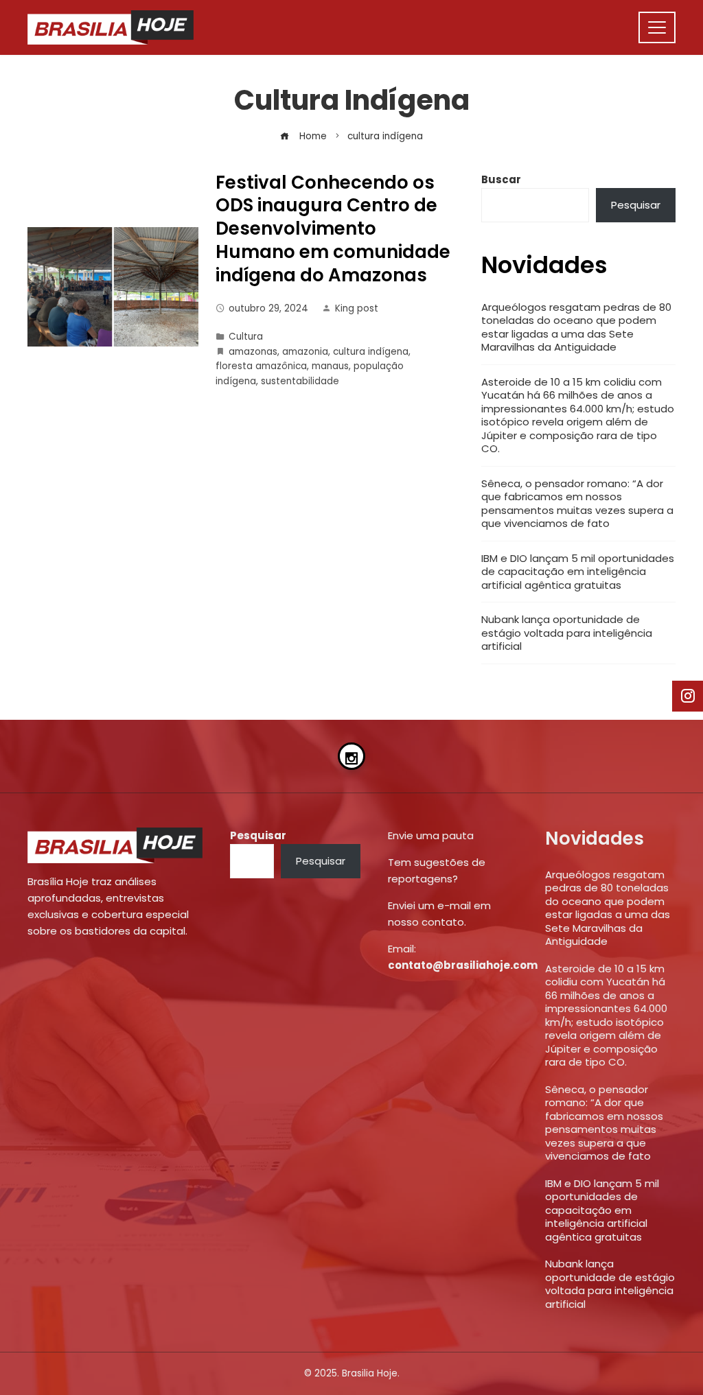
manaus (330, 366)
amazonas (253, 351)
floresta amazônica (261, 366)
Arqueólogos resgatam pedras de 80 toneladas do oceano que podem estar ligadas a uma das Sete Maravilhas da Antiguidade (576, 327)
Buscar (501, 179)
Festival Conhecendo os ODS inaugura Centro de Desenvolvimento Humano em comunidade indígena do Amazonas (333, 229)
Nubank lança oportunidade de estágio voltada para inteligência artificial (566, 632)
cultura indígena (370, 351)
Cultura (246, 336)
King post (356, 308)
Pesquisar (635, 205)
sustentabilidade (300, 381)
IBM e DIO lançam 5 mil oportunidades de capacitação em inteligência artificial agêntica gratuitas (577, 571)
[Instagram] (351, 756)
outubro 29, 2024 (268, 308)
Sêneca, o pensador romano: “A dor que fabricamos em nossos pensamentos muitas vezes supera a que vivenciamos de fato (577, 503)
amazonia (305, 351)
